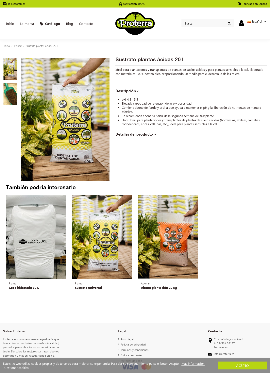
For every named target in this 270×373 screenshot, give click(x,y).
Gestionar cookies (16, 367)
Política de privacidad (133, 344)
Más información (193, 363)
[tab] (191, 91)
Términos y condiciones (134, 350)
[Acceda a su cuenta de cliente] (241, 23)
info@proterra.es (224, 354)
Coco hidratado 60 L (24, 287)
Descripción (126, 91)
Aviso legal (127, 339)
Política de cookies (131, 355)
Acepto (242, 365)
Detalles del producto (134, 134)
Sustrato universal (88, 287)
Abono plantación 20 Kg (159, 287)
